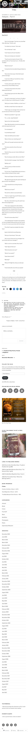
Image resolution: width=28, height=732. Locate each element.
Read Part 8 (5, 35)
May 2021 (4, 567)
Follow (5, 377)
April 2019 (4, 637)
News (3, 514)
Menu (14, 9)
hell (5, 303)
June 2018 (4, 664)
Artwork (4, 503)
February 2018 (5, 673)
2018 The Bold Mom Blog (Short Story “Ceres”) (13, 474)
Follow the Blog (7, 364)
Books (3, 506)
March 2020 (5, 606)
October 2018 (5, 653)
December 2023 (6, 545)
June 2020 (4, 598)
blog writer (7, 302)
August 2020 (5, 592)
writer (15, 308)
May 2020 (4, 600)
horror (6, 305)
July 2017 (4, 687)
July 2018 (4, 662)
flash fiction (20, 302)
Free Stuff (4, 511)
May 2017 (4, 689)
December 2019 (6, 614)
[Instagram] (10, 390)
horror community (14, 305)
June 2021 (4, 564)
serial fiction (19, 307)
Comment (21, 340)
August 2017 (5, 684)
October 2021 (5, 559)
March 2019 (5, 639)
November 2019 (6, 617)
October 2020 (5, 587)
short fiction (8, 308)
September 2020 (6, 589)
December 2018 (6, 648)
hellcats (9, 303)
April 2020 (4, 603)
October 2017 (5, 681)
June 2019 (4, 631)
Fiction (6, 300)
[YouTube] (22, 390)
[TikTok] (16, 390)
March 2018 (5, 670)
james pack (12, 306)
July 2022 (4, 556)
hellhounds (16, 303)
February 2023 (5, 548)
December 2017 (6, 675)
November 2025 (6, 534)
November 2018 (6, 650)
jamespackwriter (9, 307)
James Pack (15, 3)
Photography (5, 520)
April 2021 (4, 570)
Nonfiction (4, 517)
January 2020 (5, 612)
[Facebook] (4, 390)
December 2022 (6, 550)
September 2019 (6, 623)
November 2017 (6, 678)
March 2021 (5, 573)
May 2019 (4, 634)
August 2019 (5, 625)
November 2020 (6, 584)
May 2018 (4, 667)
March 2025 (5, 539)
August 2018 (5, 659)
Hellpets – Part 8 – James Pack (18, 320)
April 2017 (4, 692)
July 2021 (4, 562)
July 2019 (4, 628)
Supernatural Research (7, 525)
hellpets (22, 303)
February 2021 (5, 575)
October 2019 (5, 620)
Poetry (3, 523)
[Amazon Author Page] (11, 725)
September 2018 (6, 656)
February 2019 (5, 642)
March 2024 (5, 542)
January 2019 (5, 645)
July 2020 (4, 595)
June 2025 (4, 537)
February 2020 (5, 609)
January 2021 (5, 578)
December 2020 (6, 581)
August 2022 (5, 553)
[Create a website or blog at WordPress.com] (2, 728)
